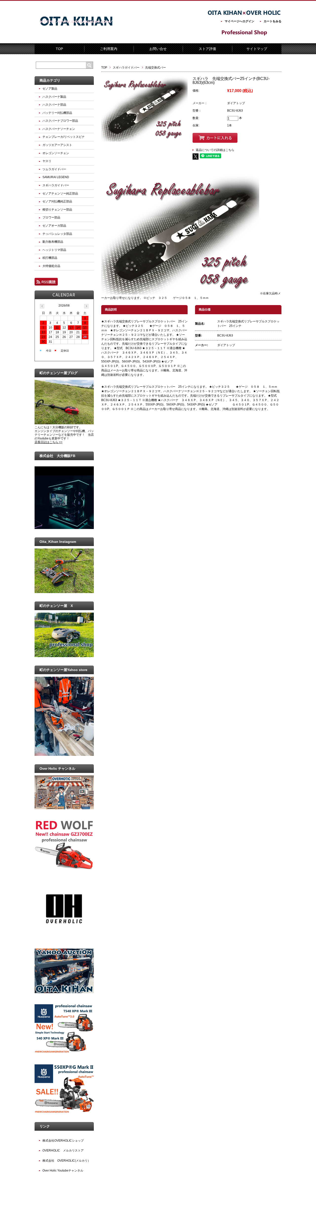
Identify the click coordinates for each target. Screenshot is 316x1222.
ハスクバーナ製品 (54, 96)
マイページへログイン (239, 21)
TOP (59, 49)
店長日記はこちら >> (48, 442)
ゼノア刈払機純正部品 (57, 201)
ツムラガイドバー (54, 169)
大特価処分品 (51, 266)
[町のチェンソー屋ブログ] (64, 423)
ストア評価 (207, 49)
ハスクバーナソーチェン (58, 129)
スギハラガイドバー (126, 67)
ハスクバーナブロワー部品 (60, 120)
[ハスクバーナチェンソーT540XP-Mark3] (64, 1052)
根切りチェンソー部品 (57, 209)
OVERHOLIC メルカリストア (63, 1150)
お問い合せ (158, 49)
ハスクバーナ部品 (54, 104)
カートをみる (272, 21)
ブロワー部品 (51, 217)
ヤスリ (46, 161)
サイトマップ (256, 49)
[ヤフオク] (64, 992)
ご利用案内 (108, 49)
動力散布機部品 (52, 241)
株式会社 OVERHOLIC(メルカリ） (66, 1160)
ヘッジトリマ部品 (54, 250)
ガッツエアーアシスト (57, 145)
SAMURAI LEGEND (55, 177)
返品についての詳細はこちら (215, 150)
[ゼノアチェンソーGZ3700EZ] (64, 868)
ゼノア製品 (49, 88)
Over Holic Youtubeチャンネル (62, 1170)
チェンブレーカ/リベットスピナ (63, 137)
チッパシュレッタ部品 (57, 234)
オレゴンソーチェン (55, 153)
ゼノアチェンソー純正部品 (60, 193)
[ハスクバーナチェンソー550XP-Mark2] (64, 1112)
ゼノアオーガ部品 (54, 225)
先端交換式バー (155, 67)
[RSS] (46, 283)
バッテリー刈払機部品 (57, 113)
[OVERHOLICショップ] (64, 936)
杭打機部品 (49, 258)
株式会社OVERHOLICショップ (63, 1140)
